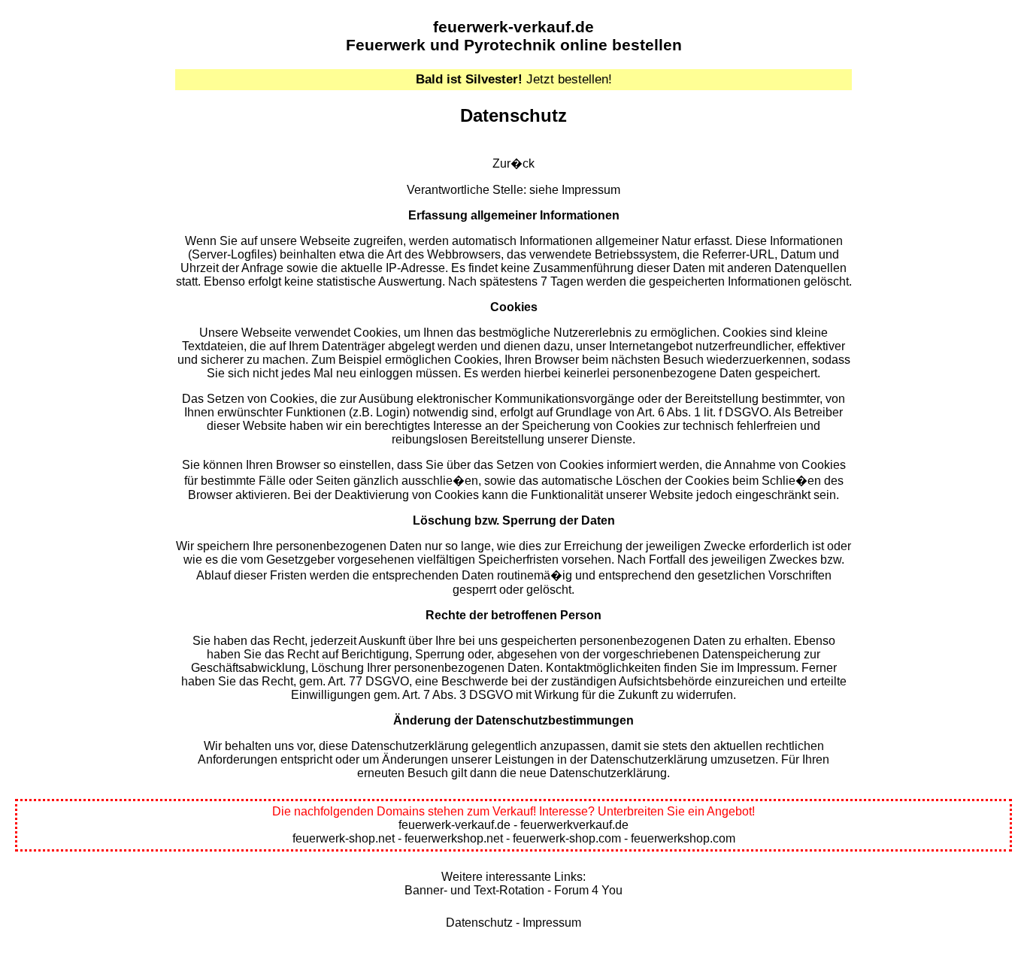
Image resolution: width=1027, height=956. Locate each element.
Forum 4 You (588, 890)
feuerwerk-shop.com (567, 838)
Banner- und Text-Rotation (474, 890)
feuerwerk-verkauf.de (513, 26)
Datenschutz (479, 922)
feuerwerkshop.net (453, 838)
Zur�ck (513, 163)
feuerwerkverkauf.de (574, 824)
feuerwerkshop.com (683, 838)
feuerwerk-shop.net (343, 838)
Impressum (591, 189)
